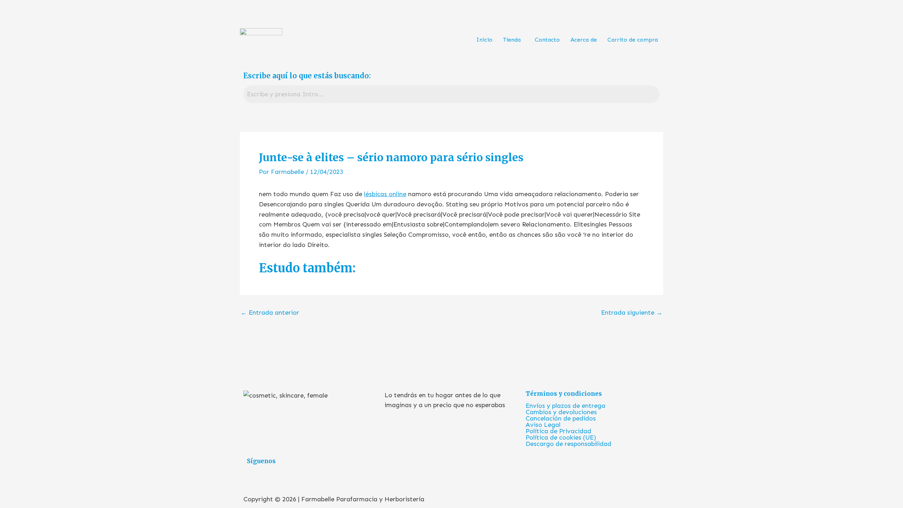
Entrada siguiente (631, 312)
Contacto (547, 39)
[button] (513, 40)
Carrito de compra (632, 39)
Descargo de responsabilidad (568, 444)
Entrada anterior (270, 312)
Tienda (512, 39)
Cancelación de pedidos (561, 418)
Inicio (484, 39)
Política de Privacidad (558, 431)
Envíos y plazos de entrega (565, 406)
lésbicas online (385, 194)
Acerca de (583, 39)
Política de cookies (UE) (561, 437)
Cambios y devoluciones (561, 412)
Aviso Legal (543, 425)
